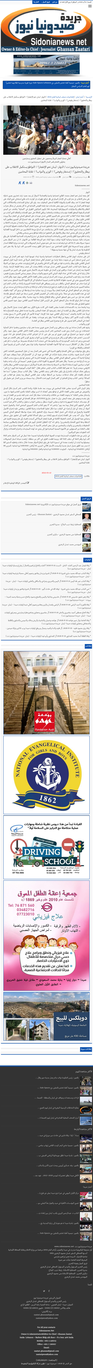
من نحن (54, 2)
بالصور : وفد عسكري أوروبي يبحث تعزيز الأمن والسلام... (57, 1166)
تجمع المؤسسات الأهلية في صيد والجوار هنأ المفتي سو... (57, 1203)
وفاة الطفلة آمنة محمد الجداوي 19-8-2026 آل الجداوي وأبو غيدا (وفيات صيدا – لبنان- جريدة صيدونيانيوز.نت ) (47, 636)
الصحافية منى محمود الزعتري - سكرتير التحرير (64, 535)
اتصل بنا (36, 2)
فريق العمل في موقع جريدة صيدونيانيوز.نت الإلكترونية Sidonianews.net (53, 505)
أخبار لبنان (80, 97)
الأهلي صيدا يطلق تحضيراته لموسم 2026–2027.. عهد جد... (56, 1176)
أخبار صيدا (85, 83)
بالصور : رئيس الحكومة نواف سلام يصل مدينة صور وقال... (57, 1078)
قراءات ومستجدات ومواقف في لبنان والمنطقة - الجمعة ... (56, 1098)
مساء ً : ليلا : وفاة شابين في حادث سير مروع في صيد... (58, 1136)
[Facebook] (49, 1291)
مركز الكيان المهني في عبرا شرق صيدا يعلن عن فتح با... (58, 1193)
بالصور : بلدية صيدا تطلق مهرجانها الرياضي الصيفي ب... (58, 1156)
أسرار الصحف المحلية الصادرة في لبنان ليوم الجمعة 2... (58, 1118)
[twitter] (44, 1291)
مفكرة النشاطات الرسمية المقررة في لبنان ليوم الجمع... (58, 1108)
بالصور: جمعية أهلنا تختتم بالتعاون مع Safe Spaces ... (58, 1088)
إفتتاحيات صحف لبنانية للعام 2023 (60, 97)
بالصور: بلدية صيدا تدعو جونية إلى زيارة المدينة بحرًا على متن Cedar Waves (51, 83)
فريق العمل (46, 2)
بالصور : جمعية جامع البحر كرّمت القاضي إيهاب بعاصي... (57, 1146)
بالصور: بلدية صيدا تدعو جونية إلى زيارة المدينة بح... (59, 1223)
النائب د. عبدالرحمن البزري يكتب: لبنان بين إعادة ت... (58, 1213)
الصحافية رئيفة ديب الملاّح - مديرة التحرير (65, 525)
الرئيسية (89, 97)
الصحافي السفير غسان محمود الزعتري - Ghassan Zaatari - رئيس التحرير (53, 515)
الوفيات (88, 560)
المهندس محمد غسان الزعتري (69, 545)
